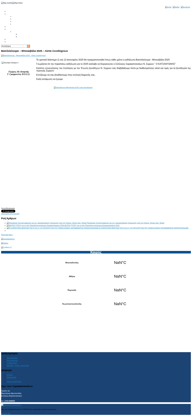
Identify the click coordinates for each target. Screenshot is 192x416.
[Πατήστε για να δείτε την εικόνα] (23, 56)
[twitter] (176, 7)
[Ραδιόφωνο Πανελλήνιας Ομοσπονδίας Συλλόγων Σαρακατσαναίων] (4, 243)
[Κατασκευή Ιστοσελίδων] (11, 405)
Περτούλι (96, 290)
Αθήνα (96, 276)
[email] (168, 7)
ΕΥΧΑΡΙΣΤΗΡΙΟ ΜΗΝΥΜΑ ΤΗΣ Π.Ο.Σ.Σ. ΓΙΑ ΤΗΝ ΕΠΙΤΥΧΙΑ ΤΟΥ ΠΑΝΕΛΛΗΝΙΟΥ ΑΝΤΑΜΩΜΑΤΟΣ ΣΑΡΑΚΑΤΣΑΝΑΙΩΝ (143, 228)
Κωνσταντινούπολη (96, 304)
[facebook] (185, 7)
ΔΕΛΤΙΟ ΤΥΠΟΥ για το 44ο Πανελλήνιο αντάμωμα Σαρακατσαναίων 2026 (91, 226)
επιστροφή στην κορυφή (10, 214)
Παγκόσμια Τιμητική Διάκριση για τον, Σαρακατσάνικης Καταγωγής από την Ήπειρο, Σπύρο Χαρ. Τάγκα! (125, 223)
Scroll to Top (6, 414)
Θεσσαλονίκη (96, 262)
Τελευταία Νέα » (7, 235)
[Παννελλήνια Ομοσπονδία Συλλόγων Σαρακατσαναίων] (8, 239)
